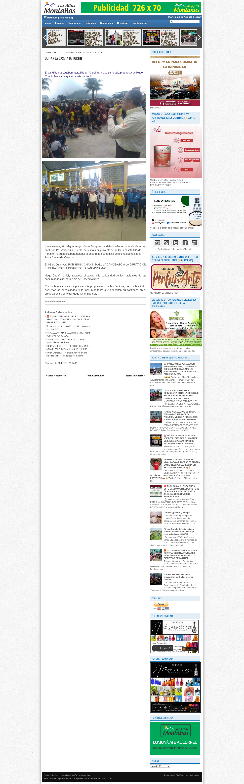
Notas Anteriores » (135, 375)
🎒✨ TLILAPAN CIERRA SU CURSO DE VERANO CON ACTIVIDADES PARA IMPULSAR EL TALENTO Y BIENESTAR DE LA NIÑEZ (181, 554)
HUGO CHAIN (57, 52)
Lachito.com (194, 775)
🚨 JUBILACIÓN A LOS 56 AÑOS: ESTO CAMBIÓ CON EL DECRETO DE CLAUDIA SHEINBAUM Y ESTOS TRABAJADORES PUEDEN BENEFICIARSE (181, 491)
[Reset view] (165, 648)
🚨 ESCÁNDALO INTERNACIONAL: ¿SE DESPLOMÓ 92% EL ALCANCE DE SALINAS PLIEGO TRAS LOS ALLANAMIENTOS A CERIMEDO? (103, 40)
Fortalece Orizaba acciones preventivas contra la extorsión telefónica (178, 577)
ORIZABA (69, 52)
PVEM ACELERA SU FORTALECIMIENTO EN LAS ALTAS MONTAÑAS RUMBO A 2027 (68, 334)
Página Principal (96, 375)
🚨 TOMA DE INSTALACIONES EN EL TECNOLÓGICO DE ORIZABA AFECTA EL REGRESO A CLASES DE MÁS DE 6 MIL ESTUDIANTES (68, 319)
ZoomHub (190, 649)
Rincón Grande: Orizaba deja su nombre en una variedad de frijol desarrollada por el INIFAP (66, 354)
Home (47, 52)
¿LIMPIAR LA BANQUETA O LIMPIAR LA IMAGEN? (185, 36)
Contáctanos (140, 23)
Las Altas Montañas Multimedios (75, 775)
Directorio (122, 23)
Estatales (90, 23)
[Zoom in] (160, 648)
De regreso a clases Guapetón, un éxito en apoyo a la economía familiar (149, 36)
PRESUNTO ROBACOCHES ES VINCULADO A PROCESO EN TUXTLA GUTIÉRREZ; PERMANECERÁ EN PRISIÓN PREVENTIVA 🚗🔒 (182, 463)
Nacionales (106, 23)
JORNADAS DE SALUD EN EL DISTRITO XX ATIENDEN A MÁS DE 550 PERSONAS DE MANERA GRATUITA (68, 347)
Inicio (47, 23)
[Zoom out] (155, 648)
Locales (59, 23)
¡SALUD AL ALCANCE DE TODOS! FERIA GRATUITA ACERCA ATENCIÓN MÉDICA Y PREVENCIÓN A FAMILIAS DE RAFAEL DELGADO (181, 416)
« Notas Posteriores (56, 375)
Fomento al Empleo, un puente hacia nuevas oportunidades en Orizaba (65, 341)
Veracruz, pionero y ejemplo (177, 513)
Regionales (74, 23)
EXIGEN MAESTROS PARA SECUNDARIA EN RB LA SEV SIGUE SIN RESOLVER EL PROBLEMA (181, 393)
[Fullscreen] (170, 648)
